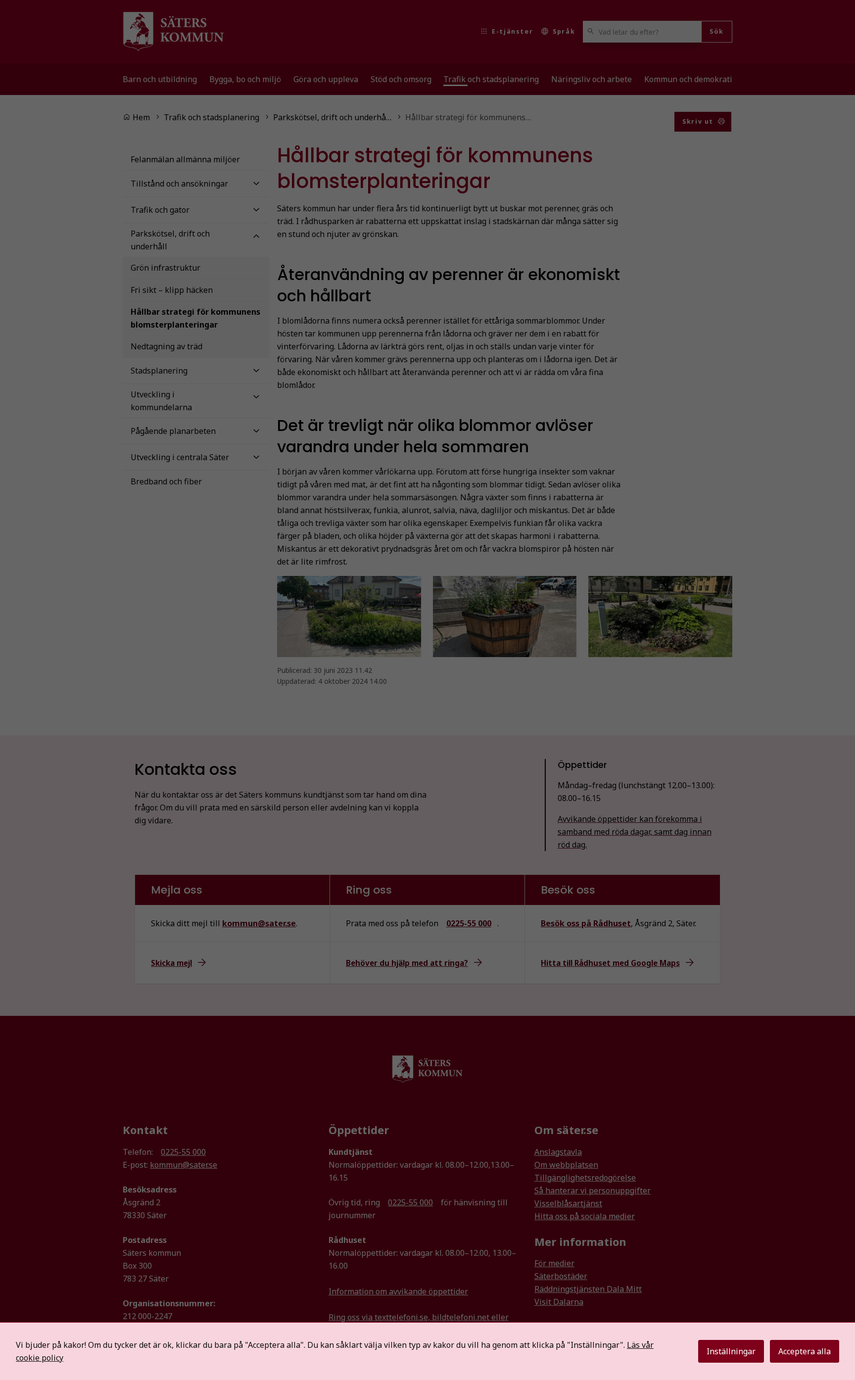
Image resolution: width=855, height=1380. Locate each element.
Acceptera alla (804, 1351)
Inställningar (731, 1351)
